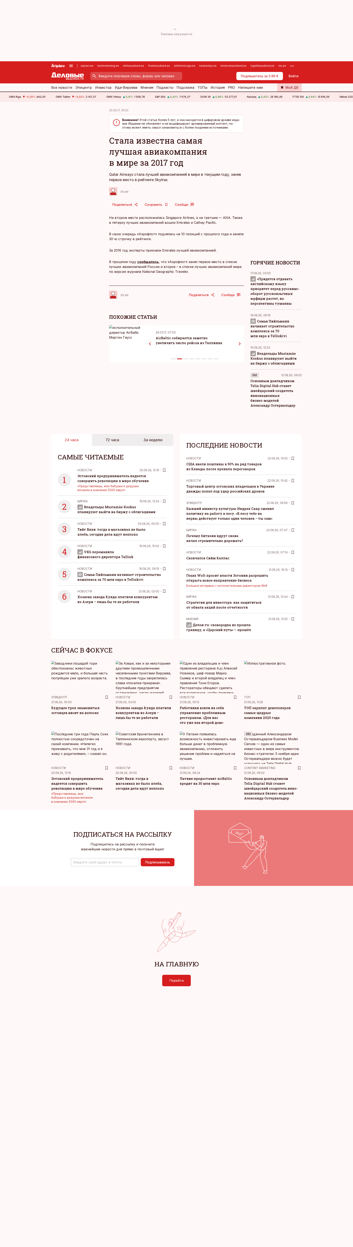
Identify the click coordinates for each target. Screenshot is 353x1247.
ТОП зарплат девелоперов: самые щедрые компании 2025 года (267, 713)
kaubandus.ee (208, 65)
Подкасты (164, 87)
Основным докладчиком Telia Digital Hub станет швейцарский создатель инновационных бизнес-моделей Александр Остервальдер (271, 788)
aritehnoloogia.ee (184, 65)
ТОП (247, 697)
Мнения (147, 87)
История (218, 87)
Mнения (192, 619)
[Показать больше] (292, 66)
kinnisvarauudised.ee (233, 65)
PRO (231, 87)
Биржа (82, 501)
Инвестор (103, 87)
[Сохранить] (164, 470)
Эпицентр (83, 87)
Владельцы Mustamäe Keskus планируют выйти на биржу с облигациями (273, 358)
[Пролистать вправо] (240, 344)
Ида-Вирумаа (126, 87)
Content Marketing (259, 768)
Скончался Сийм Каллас (207, 558)
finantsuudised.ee (159, 65)
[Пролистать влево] (150, 344)
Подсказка (185, 87)
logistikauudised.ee (262, 65)
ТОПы (202, 87)
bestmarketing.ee (108, 65)
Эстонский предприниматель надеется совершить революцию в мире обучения (77, 783)
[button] (105, 862)
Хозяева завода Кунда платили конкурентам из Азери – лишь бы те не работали (143, 713)
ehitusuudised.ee (133, 65)
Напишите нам (250, 87)
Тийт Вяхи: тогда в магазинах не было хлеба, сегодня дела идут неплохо (140, 783)
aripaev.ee (87, 65)
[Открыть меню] (71, 66)
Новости (84, 470)
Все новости (61, 87)
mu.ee (282, 65)
